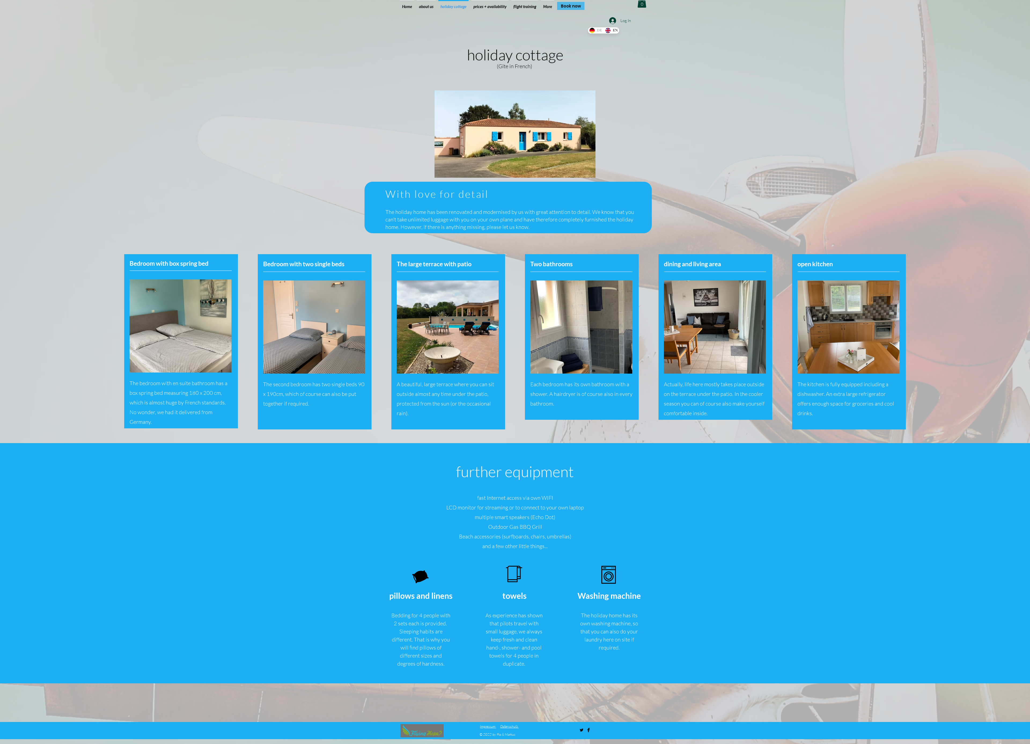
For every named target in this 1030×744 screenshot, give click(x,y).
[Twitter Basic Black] (581, 730)
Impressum (488, 726)
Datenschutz (509, 726)
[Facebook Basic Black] (588, 730)
